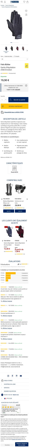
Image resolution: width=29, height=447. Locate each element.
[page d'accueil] (14, 2)
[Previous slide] (2, 50)
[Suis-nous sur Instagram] (8, 376)
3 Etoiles (3, 277)
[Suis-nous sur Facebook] (12, 376)
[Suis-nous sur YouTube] (20, 376)
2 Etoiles (3, 280)
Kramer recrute (10, 395)
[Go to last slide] (2, 199)
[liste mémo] (24, 2)
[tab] (11, 42)
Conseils (17, 56)
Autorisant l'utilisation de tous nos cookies (22, 444)
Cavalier (2, 5)
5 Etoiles (3, 273)
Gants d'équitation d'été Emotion (9, 7)
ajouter (9, 211)
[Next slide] (27, 50)
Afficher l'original (7, 301)
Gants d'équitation (10, 5)
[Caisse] (27, 2)
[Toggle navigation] (2, 2)
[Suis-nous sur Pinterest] (16, 376)
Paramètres (7, 445)
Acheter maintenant (15, 106)
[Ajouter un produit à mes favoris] (26, 10)
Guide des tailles (8, 56)
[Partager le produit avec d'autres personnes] (26, 14)
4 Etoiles (3, 275)
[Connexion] (5, 2)
